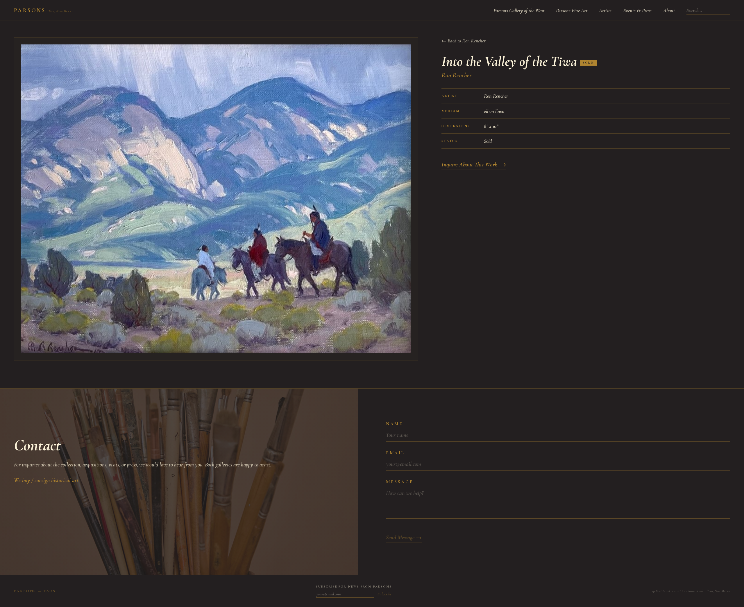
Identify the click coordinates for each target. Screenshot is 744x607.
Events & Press (637, 10)
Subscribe (384, 594)
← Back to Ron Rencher (463, 41)
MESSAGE (399, 481)
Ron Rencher (456, 75)
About (669, 10)
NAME (394, 423)
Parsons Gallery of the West (518, 10)
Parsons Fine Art (571, 10)
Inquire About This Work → (473, 164)
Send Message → (404, 537)
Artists (605, 10)
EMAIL (395, 452)
